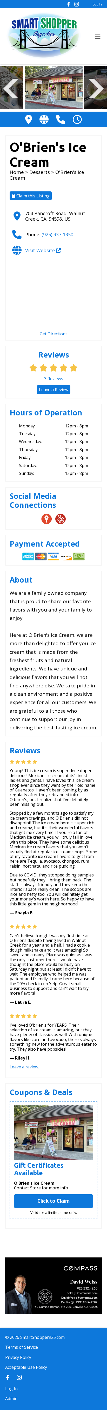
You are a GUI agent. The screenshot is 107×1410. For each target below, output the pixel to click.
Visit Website (40, 250)
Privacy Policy (18, 1357)
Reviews (53, 379)
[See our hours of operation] (77, 119)
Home (17, 172)
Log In (97, 4)
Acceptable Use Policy (26, 1367)
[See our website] (44, 119)
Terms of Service (21, 1347)
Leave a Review (53, 389)
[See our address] (28, 119)
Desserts (39, 172)
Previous (11, 88)
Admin (11, 1398)
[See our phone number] (60, 119)
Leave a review (24, 1067)
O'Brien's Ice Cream (34, 1183)
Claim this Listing (32, 196)
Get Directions (54, 334)
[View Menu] (97, 36)
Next (96, 88)
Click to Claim (53, 1200)
